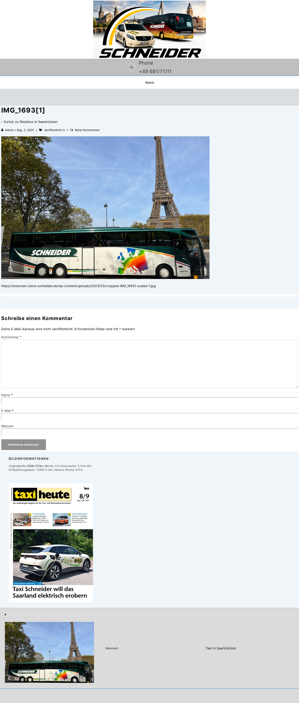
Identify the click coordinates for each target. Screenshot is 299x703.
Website (7, 426)
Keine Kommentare (87, 130)
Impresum (112, 648)
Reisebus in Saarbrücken (38, 122)
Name (5, 395)
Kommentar (11, 337)
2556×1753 (34, 466)
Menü (149, 82)
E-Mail (6, 411)
